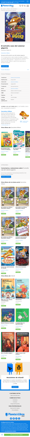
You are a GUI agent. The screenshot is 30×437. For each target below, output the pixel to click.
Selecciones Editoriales (15, 395)
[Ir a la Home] (1, 8)
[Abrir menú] (28, 6)
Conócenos (15, 399)
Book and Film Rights (15, 408)
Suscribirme (15, 386)
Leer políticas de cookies (10, 431)
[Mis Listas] (22, 6)
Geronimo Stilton (14, 81)
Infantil (12, 77)
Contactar (15, 401)
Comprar (4, 154)
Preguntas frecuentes (15, 403)
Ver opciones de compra (16, 434)
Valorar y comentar (6, 176)
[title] (15, 414)
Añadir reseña (5, 66)
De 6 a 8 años (17, 77)
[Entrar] (24, 6)
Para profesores (15, 410)
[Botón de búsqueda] (20, 6)
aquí (18, 2)
